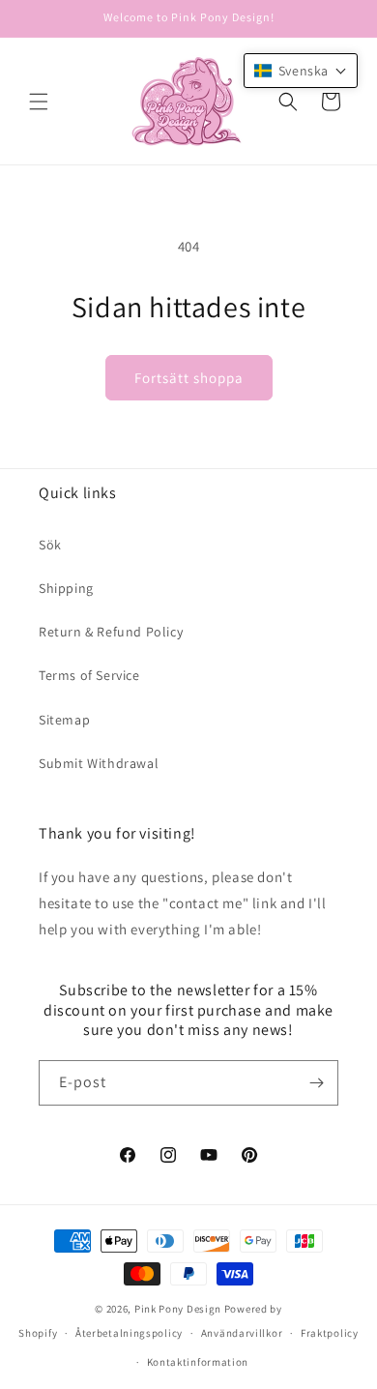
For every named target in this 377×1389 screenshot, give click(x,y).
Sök (50, 544)
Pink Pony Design (177, 1308)
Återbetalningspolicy (129, 1333)
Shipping (66, 588)
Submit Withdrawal (99, 763)
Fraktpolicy (330, 1333)
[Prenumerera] (316, 1083)
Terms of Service (89, 675)
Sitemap (64, 719)
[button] (38, 101)
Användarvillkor (242, 1333)
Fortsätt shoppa (189, 378)
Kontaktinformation (198, 1362)
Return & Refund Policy (111, 631)
